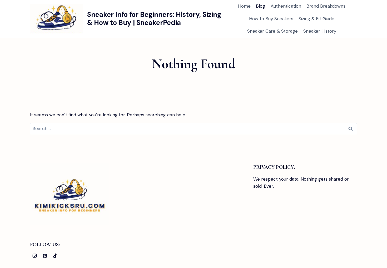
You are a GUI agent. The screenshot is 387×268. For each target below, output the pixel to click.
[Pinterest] (44, 255)
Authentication (286, 6)
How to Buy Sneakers (271, 19)
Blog (260, 6)
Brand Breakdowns (325, 6)
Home (244, 6)
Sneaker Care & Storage (272, 31)
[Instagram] (34, 255)
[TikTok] (55, 255)
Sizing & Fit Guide (316, 19)
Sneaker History (319, 31)
